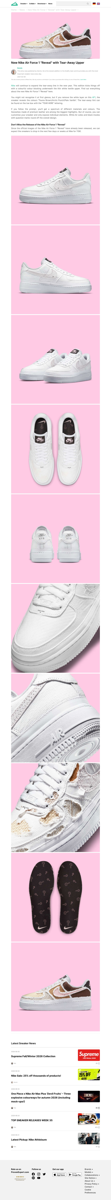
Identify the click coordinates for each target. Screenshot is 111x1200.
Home (14, 10)
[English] (98, 3)
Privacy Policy (91, 1184)
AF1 (93, 97)
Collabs (32, 3)
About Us (89, 1181)
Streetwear (41, 3)
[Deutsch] (94, 3)
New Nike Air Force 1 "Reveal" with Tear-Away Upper (52, 10)
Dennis (19, 68)
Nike (13, 85)
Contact (88, 1187)
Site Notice (90, 1178)
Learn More (83, 79)
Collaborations (91, 1175)
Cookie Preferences (90, 1191)
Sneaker (23, 3)
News (50, 3)
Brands (88, 1169)
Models (88, 1172)
